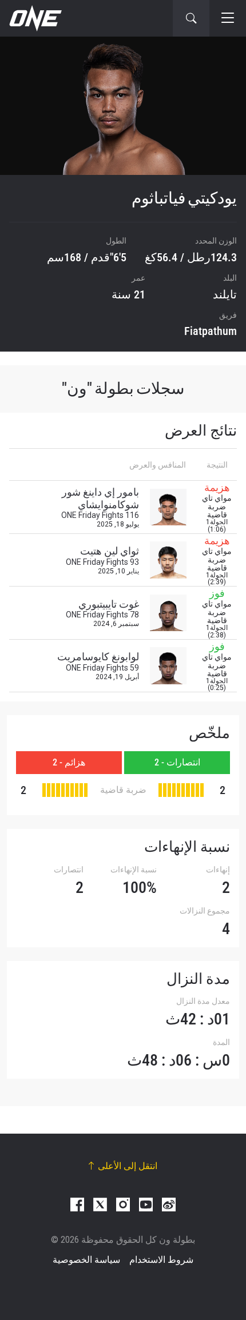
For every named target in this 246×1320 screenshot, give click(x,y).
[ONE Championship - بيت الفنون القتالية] (34, 18)
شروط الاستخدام (161, 1259)
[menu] (227, 18)
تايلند (225, 294)
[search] (191, 18)
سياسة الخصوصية (86, 1259)
